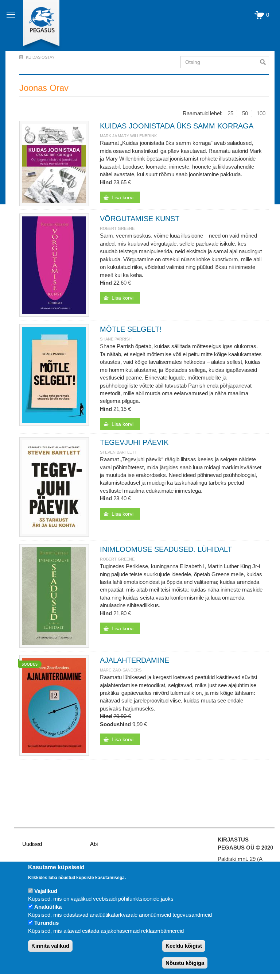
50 (245, 113)
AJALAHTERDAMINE (134, 660)
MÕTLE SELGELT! (131, 329)
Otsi (264, 62)
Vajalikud (45, 891)
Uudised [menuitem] (32, 844)
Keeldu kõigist (184, 946)
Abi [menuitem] (94, 844)
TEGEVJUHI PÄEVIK (134, 442)
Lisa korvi (122, 197)
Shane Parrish (116, 339)
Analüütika (48, 907)
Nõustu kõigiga (185, 963)
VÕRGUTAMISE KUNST (139, 219)
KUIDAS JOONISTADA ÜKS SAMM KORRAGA (176, 126)
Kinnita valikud (50, 946)
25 (230, 113)
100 (261, 113)
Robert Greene (117, 228)
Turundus (46, 923)
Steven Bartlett (118, 452)
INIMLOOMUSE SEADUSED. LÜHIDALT (166, 549)
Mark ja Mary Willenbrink (128, 136)
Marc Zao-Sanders (120, 670)
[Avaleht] (37, 25)
